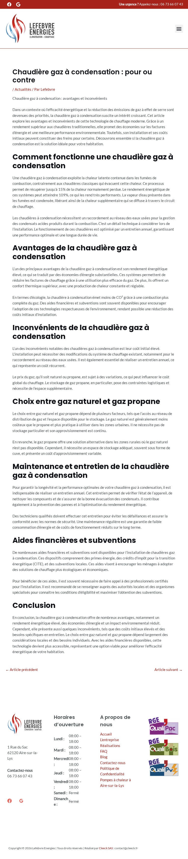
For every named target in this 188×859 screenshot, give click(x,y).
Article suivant (168, 670)
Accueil (106, 734)
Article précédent (21, 670)
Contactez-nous (113, 763)
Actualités (23, 89)
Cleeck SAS (106, 848)
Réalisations (110, 746)
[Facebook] (9, 801)
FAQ (103, 751)
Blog (103, 757)
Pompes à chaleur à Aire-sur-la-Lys (115, 783)
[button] (179, 29)
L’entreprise (109, 740)
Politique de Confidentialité (112, 771)
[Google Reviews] (21, 801)
